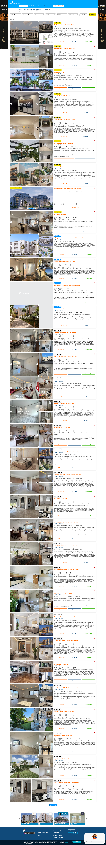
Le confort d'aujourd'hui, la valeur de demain (66, 451)
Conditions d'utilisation (57, 835)
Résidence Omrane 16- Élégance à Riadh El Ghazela (68, 188)
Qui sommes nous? (57, 830)
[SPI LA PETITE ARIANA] (34, 813)
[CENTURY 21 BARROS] (82, 813)
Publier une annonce (58, 5)
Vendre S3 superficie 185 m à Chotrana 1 (65, 403)
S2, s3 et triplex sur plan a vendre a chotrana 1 (66, 640)
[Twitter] (71, 833)
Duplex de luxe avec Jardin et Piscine (64, 24)
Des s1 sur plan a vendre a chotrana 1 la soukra (67, 616)
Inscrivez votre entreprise (43, 832)
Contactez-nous (56, 832)
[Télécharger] (29, 831)
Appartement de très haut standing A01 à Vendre (67, 285)
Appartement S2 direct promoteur (63, 735)
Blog (39, 5)
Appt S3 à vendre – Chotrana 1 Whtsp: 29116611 (66, 782)
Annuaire (40, 834)
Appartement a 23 (59, 72)
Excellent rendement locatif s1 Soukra (64, 261)
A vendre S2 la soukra (60, 214)
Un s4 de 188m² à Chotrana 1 (62, 427)
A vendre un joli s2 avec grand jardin (64, 711)
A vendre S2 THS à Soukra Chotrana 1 (64, 380)
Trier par (11, 17)
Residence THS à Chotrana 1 (61, 167)
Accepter (77, 841)
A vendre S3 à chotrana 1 (60, 498)
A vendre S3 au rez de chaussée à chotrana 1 (66, 545)
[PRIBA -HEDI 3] (50, 813)
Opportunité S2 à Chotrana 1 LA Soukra (65, 119)
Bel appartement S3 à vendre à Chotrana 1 (65, 48)
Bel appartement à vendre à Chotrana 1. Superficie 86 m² (69, 238)
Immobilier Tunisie (22, 9)
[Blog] (73, 833)
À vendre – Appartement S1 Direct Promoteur (66, 569)
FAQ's (54, 834)
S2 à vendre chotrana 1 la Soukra (63, 593)
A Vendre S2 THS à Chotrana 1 (62, 309)
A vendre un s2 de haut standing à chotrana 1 (66, 522)
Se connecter (48, 5)
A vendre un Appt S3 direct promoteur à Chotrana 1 (68, 688)
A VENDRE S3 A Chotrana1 (61, 664)
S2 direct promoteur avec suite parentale (65, 356)
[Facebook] (69, 833)
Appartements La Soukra (41, 9)
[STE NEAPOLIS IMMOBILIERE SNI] (63, 813)
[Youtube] (75, 833)
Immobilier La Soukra (31, 9)
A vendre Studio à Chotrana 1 (62, 95)
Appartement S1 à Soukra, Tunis (63, 759)
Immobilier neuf (32, 5)
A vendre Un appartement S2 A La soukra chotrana (68, 474)
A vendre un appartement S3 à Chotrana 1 (65, 332)
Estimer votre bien (23, 5)
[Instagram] (77, 833)
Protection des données (58, 837)
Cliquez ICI (66, 842)
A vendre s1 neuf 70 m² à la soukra (63, 143)
